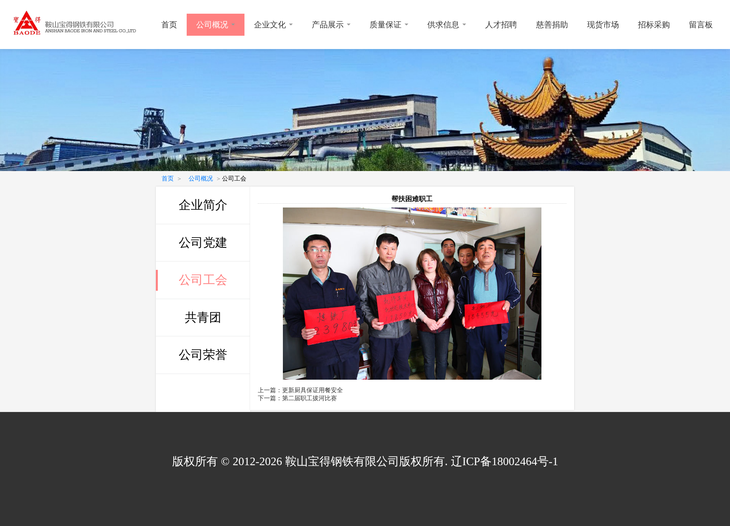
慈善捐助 (552, 24)
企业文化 (270, 24)
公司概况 (212, 24)
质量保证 (386, 24)
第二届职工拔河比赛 (309, 398)
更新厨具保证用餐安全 (312, 390)
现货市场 (603, 24)
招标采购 (654, 24)
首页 (169, 24)
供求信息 (443, 24)
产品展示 (328, 24)
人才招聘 (501, 24)
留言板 (701, 24)
